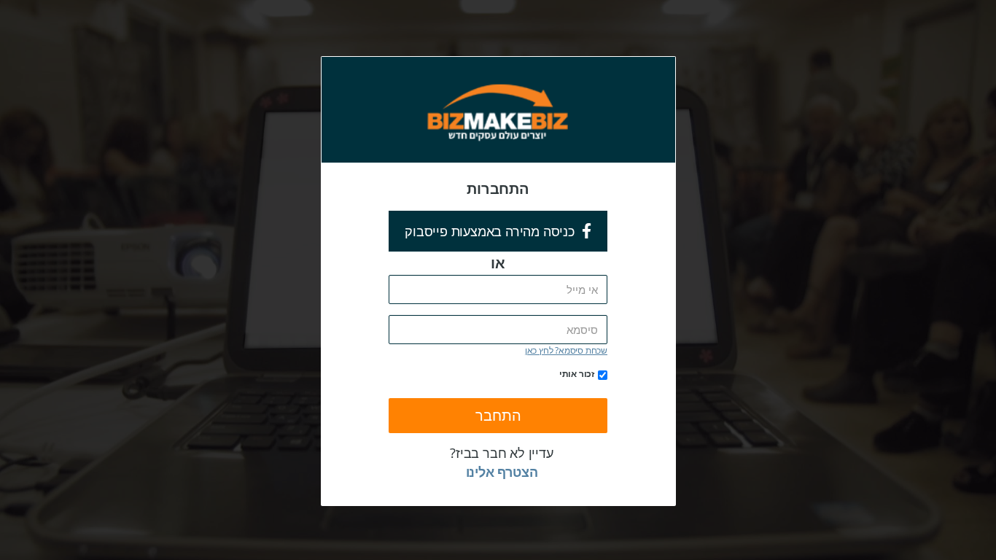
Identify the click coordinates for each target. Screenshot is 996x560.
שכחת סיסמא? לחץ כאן (566, 350)
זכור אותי (576, 373)
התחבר (498, 415)
